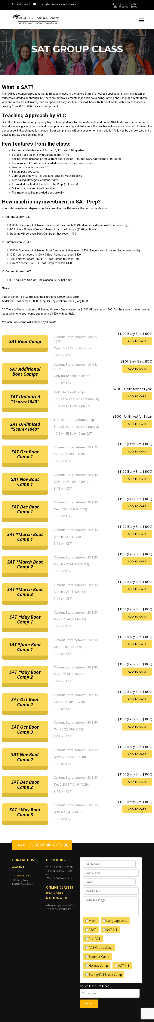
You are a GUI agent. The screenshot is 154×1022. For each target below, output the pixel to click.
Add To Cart (137, 341)
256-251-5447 (22, 4)
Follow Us (21, 845)
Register (133, 4)
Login (119, 4)
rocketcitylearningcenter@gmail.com (56, 4)
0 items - (128, 6)
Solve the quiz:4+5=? (94, 986)
